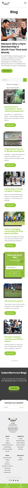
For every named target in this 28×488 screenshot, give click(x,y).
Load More (14, 361)
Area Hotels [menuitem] (7, 470)
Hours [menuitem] (7, 462)
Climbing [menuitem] (20, 449)
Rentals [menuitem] (7, 451)
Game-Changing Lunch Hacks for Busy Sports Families (13, 231)
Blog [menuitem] (20, 457)
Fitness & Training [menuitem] (7, 449)
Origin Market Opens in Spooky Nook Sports (14, 150)
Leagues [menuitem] (7, 443)
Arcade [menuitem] (20, 438)
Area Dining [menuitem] (7, 468)
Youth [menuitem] (7, 438)
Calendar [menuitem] (20, 460)
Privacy (19, 477)
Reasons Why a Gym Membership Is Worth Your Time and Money (14, 48)
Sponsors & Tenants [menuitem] (7, 466)
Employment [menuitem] (7, 472)
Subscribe (14, 388)
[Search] (25, 80)
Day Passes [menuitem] (20, 447)
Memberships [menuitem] (7, 447)
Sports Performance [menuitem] (7, 445)
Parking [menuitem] (7, 460)
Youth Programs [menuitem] (20, 443)
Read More (6, 71)
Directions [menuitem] (7, 464)
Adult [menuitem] (7, 440)
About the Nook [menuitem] (7, 457)
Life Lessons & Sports (13, 301)
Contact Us (7, 487)
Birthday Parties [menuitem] (20, 440)
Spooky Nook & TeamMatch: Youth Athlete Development (14, 109)
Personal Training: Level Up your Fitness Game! (13, 339)
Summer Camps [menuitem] (20, 445)
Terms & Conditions (11, 477)
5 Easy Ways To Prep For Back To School (13, 190)
